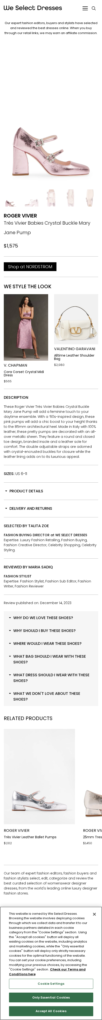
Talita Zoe (38, 526)
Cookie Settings (51, 983)
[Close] (94, 914)
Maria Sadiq (40, 567)
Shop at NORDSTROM (30, 267)
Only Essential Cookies (51, 997)
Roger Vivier (20, 215)
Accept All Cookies (51, 1011)
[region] (51, 963)
